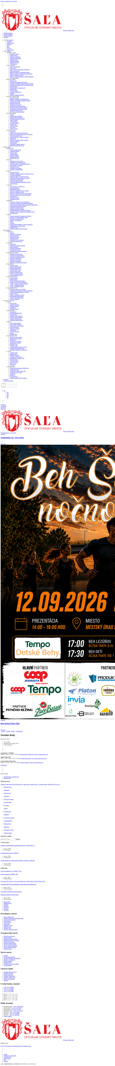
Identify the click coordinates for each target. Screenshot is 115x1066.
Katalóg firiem (13, 334)
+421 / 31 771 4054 (16, 1009)
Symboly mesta (14, 352)
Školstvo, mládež (10, 731)
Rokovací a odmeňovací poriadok (18, 262)
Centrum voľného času (15, 92)
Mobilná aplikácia (8, 33)
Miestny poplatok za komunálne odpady (20, 72)
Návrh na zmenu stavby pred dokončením (20, 195)
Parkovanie (13, 131)
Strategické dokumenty (15, 248)
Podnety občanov (8, 36)
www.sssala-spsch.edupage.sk (39, 758)
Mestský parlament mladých (17, 95)
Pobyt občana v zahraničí (16, 165)
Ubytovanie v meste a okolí (17, 326)
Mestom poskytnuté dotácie (17, 296)
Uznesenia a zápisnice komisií (17, 257)
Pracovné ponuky (14, 327)
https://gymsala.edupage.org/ (41, 754)
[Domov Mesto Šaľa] (37, 431)
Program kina (13, 303)
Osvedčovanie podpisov (10, 919)
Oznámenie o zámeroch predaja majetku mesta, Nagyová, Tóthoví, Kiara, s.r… (18, 845)
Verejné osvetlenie (14, 141)
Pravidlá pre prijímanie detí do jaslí (18, 82)
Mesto (8, 230)
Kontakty (6, 37)
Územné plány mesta (15, 250)
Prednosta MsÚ (14, 154)
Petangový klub (14, 345)
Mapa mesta (13, 138)
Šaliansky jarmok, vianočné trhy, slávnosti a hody (22, 212)
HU (8, 395)
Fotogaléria (13, 307)
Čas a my (9, 48)
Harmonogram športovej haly (17, 348)
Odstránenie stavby (14, 199)
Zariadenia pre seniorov (16, 104)
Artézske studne (14, 126)
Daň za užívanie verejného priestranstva (20, 69)
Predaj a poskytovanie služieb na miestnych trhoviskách (23, 204)
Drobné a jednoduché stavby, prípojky (19, 190)
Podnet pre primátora (15, 57)
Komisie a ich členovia (15, 259)
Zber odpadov (7, 921)
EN (8, 393)
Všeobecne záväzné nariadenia (17, 245)
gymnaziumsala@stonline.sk (26, 754)
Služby (9, 147)
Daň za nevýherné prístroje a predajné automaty (22, 76)
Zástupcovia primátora (15, 234)
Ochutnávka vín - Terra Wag (12, 438)
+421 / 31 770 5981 (9, 987)
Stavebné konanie (14, 188)
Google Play (7, 1046)
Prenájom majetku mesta (16, 272)
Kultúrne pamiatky (14, 355)
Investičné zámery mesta (16, 241)
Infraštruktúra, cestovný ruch (17, 358)
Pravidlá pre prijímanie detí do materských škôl (21, 83)
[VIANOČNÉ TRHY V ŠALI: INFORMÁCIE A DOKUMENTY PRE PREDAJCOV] (23, 881)
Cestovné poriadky (14, 331)
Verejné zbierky (14, 213)
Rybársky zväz (13, 344)
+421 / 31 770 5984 (9, 991)
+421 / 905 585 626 (18, 1006)
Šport (8, 47)
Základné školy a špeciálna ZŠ (17, 88)
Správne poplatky (14, 78)
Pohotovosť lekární (14, 328)
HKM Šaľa (13, 340)
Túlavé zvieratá (14, 128)
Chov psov (12, 127)
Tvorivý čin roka (14, 361)
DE (8, 396)
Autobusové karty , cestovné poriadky (19, 137)
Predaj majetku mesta (15, 271)
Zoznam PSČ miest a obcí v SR (18, 371)
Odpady (12, 114)
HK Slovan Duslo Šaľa (16, 338)
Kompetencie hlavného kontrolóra (18, 251)
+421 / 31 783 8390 (14, 1015)
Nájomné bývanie (14, 97)
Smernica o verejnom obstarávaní (18, 282)
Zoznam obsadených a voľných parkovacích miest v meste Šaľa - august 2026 (18, 860)
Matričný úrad (7, 926)
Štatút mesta (13, 244)
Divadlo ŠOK (13, 314)
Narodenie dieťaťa (14, 172)
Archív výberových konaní (16, 297)
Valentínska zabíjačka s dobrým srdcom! (10, 894)
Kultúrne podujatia (14, 304)
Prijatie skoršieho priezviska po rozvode (20, 178)
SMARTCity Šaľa (14, 62)
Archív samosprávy (15, 299)
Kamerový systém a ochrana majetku (19, 140)
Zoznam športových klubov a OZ (18, 347)
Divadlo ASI (13, 312)
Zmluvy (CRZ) (14, 293)
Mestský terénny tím (15, 103)
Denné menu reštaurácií (16, 324)
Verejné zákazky (14, 278)
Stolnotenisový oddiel (15, 343)
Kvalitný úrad (13, 152)
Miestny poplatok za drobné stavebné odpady (21, 73)
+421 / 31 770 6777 (17, 1008)
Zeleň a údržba (13, 120)
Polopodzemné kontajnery (16, 117)
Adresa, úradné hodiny (15, 150)
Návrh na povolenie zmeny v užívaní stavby (21, 193)
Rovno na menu (13, 1)
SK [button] (4, 391)
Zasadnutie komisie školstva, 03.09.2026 (9, 853)
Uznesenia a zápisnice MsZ (17, 255)
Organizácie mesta (14, 237)
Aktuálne (9, 41)
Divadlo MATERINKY (16, 313)
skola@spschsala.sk (26, 758)
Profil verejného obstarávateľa (17, 281)
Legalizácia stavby (14, 197)
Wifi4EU (6, 980)
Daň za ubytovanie (14, 71)
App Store (22, 1046)
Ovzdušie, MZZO (14, 123)
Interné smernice (14, 247)
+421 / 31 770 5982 (9, 988)
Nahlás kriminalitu (8, 34)
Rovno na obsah (5, 1)
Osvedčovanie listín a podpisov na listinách (20, 216)
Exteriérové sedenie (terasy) (17, 207)
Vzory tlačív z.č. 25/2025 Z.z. (17, 186)
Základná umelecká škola (16, 320)
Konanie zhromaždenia (15, 220)
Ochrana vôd (13, 124)
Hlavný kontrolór (14, 235)
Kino (8, 45)
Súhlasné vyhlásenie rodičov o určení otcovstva (21, 173)
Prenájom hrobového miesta (17, 145)
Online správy (10, 50)
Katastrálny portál (14, 369)
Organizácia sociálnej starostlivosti (18, 109)
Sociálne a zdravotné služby (11, 929)
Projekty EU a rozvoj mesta (17, 240)
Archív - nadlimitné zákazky (17, 286)
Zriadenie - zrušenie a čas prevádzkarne (19, 202)
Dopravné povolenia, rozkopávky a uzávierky (21, 134)
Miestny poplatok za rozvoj (16, 75)
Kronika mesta (13, 362)
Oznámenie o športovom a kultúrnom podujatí (21, 203)
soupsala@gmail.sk (24, 762)
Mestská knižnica (14, 306)
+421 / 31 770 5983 (9, 990)
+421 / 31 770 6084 (14, 1013)
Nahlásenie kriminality (15, 58)
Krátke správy (19, 784)
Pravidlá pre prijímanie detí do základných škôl (21, 85)
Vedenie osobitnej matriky (16, 181)
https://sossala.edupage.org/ (36, 762)
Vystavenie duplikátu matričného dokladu (20, 182)
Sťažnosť (12, 223)
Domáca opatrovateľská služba (17, 106)
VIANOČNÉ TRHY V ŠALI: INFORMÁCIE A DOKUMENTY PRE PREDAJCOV (18, 884)
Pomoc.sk (12, 375)
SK (8, 392)
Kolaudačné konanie (15, 189)
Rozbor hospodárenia (15, 268)
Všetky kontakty (8, 1016)
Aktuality (11, 40)
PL (7, 398)
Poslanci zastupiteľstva (15, 258)
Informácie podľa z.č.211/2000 (17, 289)
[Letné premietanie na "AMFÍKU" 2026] (11, 871)
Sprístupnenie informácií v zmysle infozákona (21, 224)
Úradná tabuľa (10, 43)
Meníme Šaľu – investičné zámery (39, 784)
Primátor (12, 233)
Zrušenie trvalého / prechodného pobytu (20, 164)
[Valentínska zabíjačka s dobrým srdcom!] (11, 891)
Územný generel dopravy (16, 135)
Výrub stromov (14, 121)
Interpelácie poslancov (15, 261)
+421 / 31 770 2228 (18, 1010)
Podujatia (9, 44)
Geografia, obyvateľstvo (16, 357)
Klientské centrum (14, 54)
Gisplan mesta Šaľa (8, 975)
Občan (9, 51)
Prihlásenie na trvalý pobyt (16, 161)
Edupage (12, 93)
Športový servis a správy (16, 337)
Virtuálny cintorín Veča (9, 977)
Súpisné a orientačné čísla (16, 169)
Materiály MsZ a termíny (16, 254)
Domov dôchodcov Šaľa (16, 110)
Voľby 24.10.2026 (8, 381)
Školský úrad (13, 81)
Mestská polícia (14, 59)
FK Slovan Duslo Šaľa (15, 341)
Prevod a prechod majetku (16, 274)
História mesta (13, 354)
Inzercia (12, 333)
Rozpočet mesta (14, 265)
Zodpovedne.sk (14, 376)
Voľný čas (11, 300)
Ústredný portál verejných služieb (18, 378)
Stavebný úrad (7, 928)
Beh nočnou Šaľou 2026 (10, 723)
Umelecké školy (14, 90)
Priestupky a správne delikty (17, 219)
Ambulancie (13, 330)
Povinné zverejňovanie (9, 936)
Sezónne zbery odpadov (16, 116)
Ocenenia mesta (14, 359)
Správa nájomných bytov (16, 275)
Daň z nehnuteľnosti (15, 66)
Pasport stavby (13, 196)
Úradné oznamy (8, 965)
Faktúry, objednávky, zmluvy (17, 295)
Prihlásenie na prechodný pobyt (18, 162)
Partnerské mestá (14, 238)
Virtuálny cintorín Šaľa (9, 976)
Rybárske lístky (14, 227)
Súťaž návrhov (13, 279)
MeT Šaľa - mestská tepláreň (17, 112)
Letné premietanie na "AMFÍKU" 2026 (9, 874)
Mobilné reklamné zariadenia (17, 209)
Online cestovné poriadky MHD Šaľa (19, 368)
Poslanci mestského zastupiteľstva (12, 958)
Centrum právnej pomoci (16, 372)
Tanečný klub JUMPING (16, 317)
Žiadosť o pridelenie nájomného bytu (19, 99)
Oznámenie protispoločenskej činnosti (19, 292)
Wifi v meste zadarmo (15, 323)
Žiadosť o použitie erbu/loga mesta (18, 228)
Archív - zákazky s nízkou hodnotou (19, 283)
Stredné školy (13, 89)
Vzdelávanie (4, 765)
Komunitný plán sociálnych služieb (18, 107)
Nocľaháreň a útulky (15, 102)
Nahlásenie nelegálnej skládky (17, 119)
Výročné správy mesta (15, 269)
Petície (11, 221)
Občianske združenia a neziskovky (18, 350)
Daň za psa (12, 68)
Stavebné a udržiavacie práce (17, 192)
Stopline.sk (12, 374)
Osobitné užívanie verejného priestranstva (20, 210)
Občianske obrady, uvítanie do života (19, 176)
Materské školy (14, 86)
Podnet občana (13, 55)
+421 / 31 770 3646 (15, 1012)
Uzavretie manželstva (15, 175)
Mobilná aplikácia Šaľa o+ (10, 972)
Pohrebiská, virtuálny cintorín (17, 144)
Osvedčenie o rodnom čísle (16, 179)
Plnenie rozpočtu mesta (15, 266)
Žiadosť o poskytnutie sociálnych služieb (20, 100)
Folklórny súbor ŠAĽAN (16, 316)
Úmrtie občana (13, 183)
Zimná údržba (13, 143)
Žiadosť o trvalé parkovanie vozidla (19, 133)
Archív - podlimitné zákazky (17, 285)
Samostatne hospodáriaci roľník (18, 206)
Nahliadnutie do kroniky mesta (17, 226)
